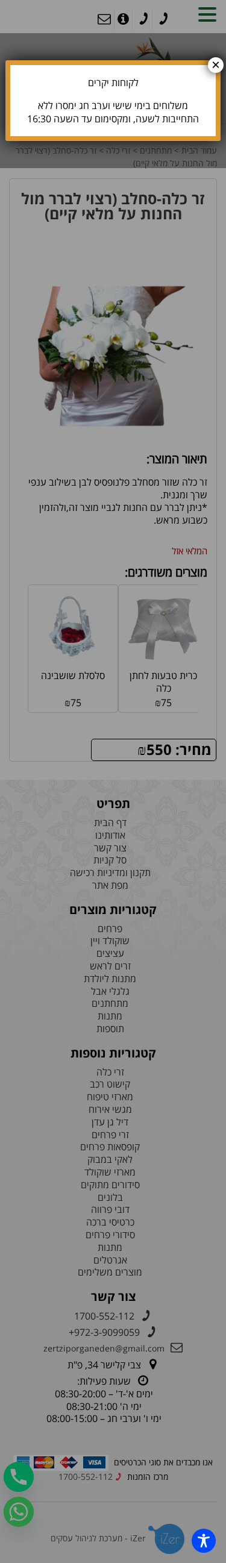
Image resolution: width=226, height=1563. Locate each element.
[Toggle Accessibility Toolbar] (203, 1540)
